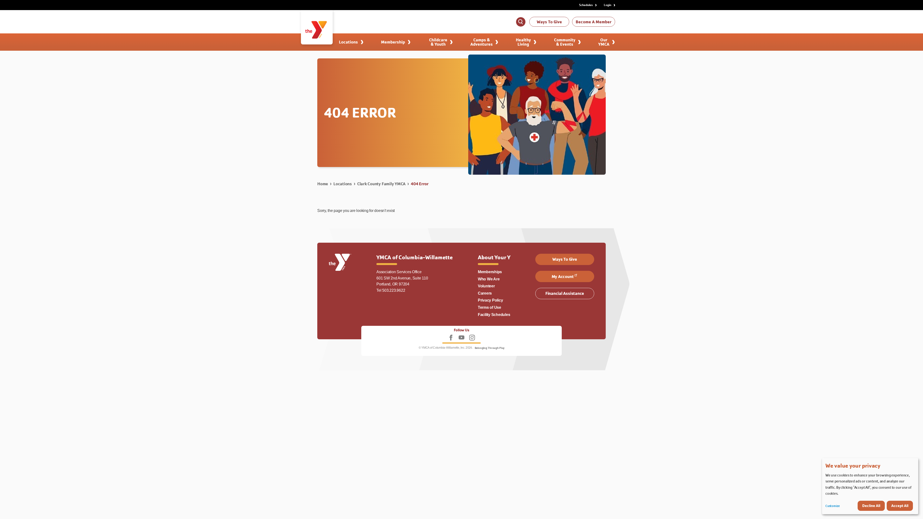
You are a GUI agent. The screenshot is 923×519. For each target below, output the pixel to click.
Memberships (490, 272)
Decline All (871, 505)
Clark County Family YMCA (381, 183)
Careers (485, 293)
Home (322, 183)
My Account (563, 276)
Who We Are (489, 279)
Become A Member (593, 22)
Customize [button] (832, 506)
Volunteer (486, 286)
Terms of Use (489, 307)
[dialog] (870, 486)
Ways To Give (549, 22)
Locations (342, 183)
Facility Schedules (494, 315)
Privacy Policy (490, 300)
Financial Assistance (564, 293)
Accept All (899, 505)
